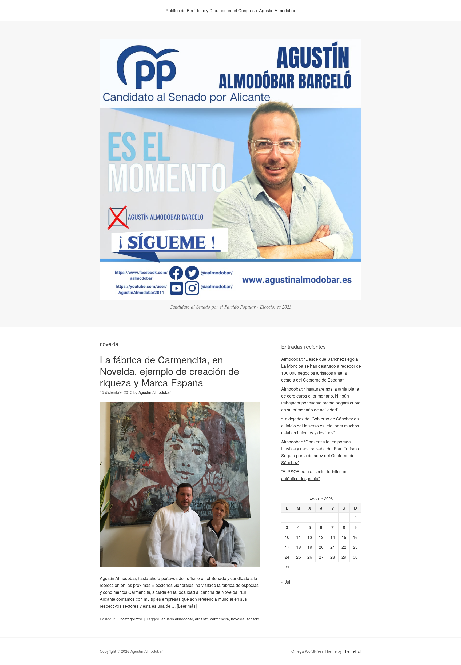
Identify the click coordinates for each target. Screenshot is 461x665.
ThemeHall (352, 651)
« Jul (285, 582)
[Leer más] (187, 606)
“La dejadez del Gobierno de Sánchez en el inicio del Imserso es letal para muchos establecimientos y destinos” (320, 426)
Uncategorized (130, 619)
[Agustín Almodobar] (230, 295)
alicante (201, 619)
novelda (237, 619)
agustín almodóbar (177, 619)
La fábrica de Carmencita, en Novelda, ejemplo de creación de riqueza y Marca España (169, 370)
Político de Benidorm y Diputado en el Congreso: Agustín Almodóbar (230, 10)
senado (253, 619)
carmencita (219, 619)
